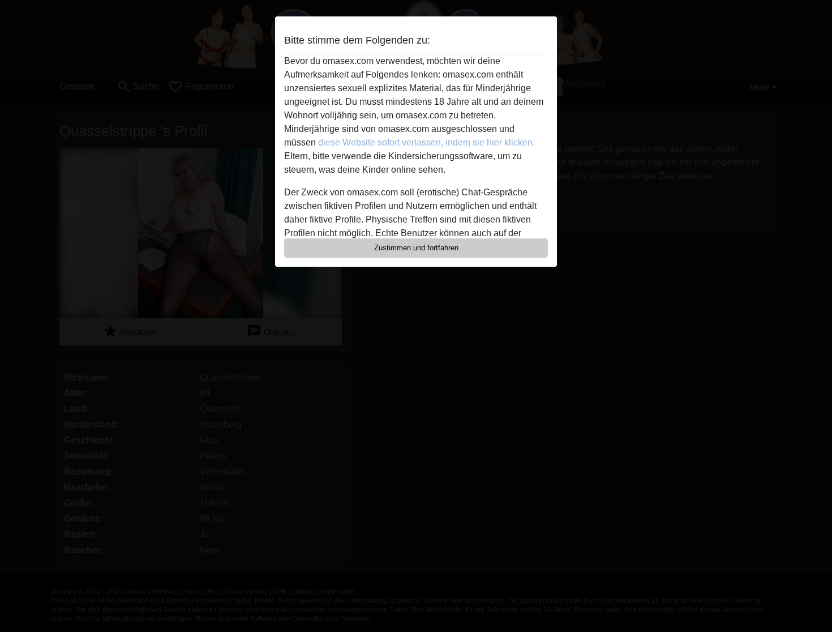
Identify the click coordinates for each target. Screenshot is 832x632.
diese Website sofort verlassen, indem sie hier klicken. (426, 142)
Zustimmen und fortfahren (416, 248)
